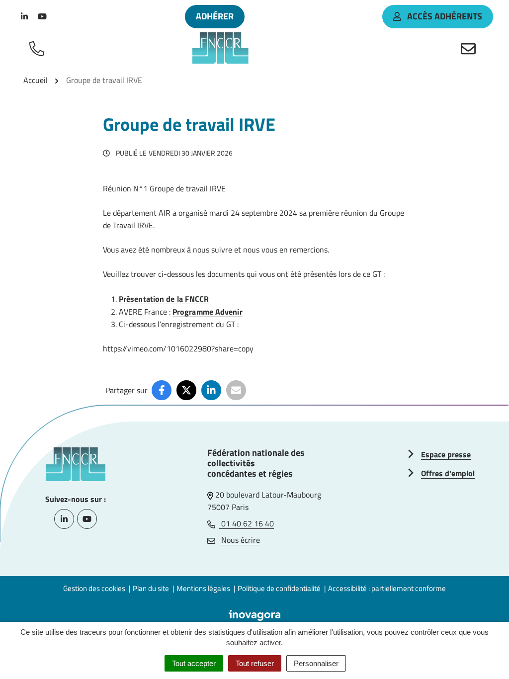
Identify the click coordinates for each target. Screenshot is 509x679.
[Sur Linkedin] (211, 390)
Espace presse (446, 454)
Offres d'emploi (448, 473)
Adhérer (215, 16)
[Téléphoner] (38, 48)
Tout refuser (255, 663)
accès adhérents (444, 16)
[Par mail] (236, 390)
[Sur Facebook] (161, 390)
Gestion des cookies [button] (94, 588)
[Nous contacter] (470, 48)
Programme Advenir (207, 312)
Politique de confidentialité (279, 588)
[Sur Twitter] (186, 390)
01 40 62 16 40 (246, 523)
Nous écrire (239, 540)
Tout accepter (194, 663)
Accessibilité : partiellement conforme (387, 588)
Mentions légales (203, 588)
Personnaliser (316, 663)
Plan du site (151, 588)
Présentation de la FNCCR (164, 299)
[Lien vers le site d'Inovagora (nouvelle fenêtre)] (254, 614)
